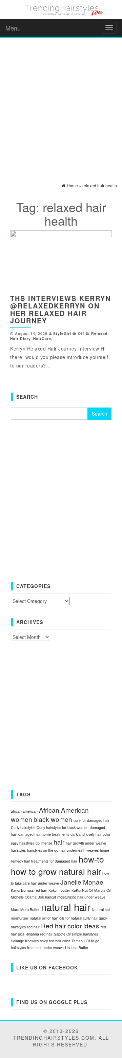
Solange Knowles (25, 940)
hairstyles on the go (42, 850)
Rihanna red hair (39, 934)
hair (59, 841)
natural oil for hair (44, 918)
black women (53, 819)
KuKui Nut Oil (82, 890)
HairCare (42, 338)
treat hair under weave (45, 947)
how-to (91, 859)
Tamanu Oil (81, 940)
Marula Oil (102, 890)
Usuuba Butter (76, 947)
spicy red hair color (55, 940)
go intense (44, 843)
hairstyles (18, 850)
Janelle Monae (81, 881)
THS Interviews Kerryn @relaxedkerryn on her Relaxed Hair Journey (60, 309)
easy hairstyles (22, 843)
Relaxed (99, 333)
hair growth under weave (86, 843)
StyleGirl (62, 333)
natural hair (65, 907)
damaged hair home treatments (43, 834)
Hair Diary (20, 338)
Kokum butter (59, 890)
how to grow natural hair (56, 871)
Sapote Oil (62, 934)
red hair (33, 926)
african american (24, 811)
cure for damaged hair (91, 820)
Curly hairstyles (23, 827)
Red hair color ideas (70, 925)
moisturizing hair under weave (81, 897)
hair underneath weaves (79, 850)
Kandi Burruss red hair (29, 890)
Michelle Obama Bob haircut (33, 897)
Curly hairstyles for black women (62, 827)
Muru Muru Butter (25, 909)
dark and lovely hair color (90, 834)
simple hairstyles (85, 934)
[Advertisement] (61, 104)
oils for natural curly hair (78, 918)
